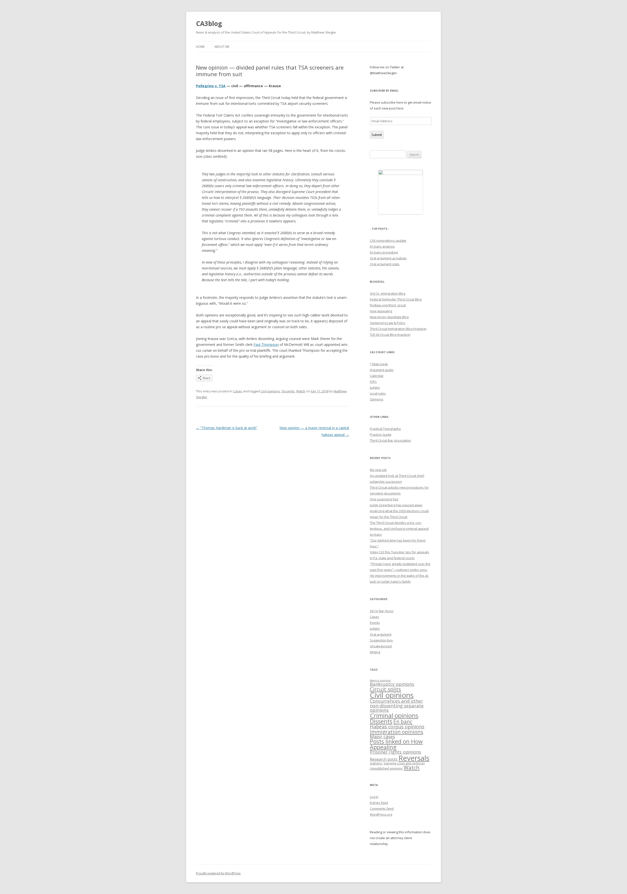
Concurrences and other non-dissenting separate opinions (397, 705)
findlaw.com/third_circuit (388, 305)
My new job (378, 470)
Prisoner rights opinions (395, 752)
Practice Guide (380, 434)
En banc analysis (382, 246)
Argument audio (382, 370)
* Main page (379, 364)
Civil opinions (270, 391)
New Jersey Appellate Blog (389, 317)
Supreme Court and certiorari (404, 763)
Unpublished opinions (386, 768)
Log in (374, 797)
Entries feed (379, 802)
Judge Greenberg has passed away (396, 505)
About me (221, 47)
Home (200, 47)
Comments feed (382, 808)
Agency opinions (380, 680)
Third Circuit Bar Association (390, 440)
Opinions (376, 399)
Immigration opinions (396, 731)
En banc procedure (384, 252)
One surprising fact (384, 499)
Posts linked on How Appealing (396, 744)
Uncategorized (381, 646)
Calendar (377, 376)
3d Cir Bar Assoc (382, 611)
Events (375, 622)
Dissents (288, 391)
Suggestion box (381, 640)
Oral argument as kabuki (388, 258)
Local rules (378, 393)
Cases (237, 391)
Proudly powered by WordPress (218, 873)
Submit (377, 135)
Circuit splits (385, 689)
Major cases (382, 736)
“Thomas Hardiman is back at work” (226, 427)
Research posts (384, 759)
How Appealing (381, 311)
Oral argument (380, 634)
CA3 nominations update (388, 240)
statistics (376, 763)
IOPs (373, 381)
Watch (300, 391)
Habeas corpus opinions (397, 726)
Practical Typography (385, 428)
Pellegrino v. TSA (211, 86)
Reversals (413, 758)
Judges (375, 387)
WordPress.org (381, 814)
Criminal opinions (394, 715)
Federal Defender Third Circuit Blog (396, 299)
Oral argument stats (384, 264)
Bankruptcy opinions (392, 684)
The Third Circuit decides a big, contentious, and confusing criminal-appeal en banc (399, 528)
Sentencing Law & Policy (387, 323)
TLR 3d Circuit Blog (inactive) (390, 334)
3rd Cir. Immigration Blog (387, 293)
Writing (375, 652)
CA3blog (209, 23)
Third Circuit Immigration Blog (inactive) (398, 328)
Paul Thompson (266, 344)
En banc (402, 721)
